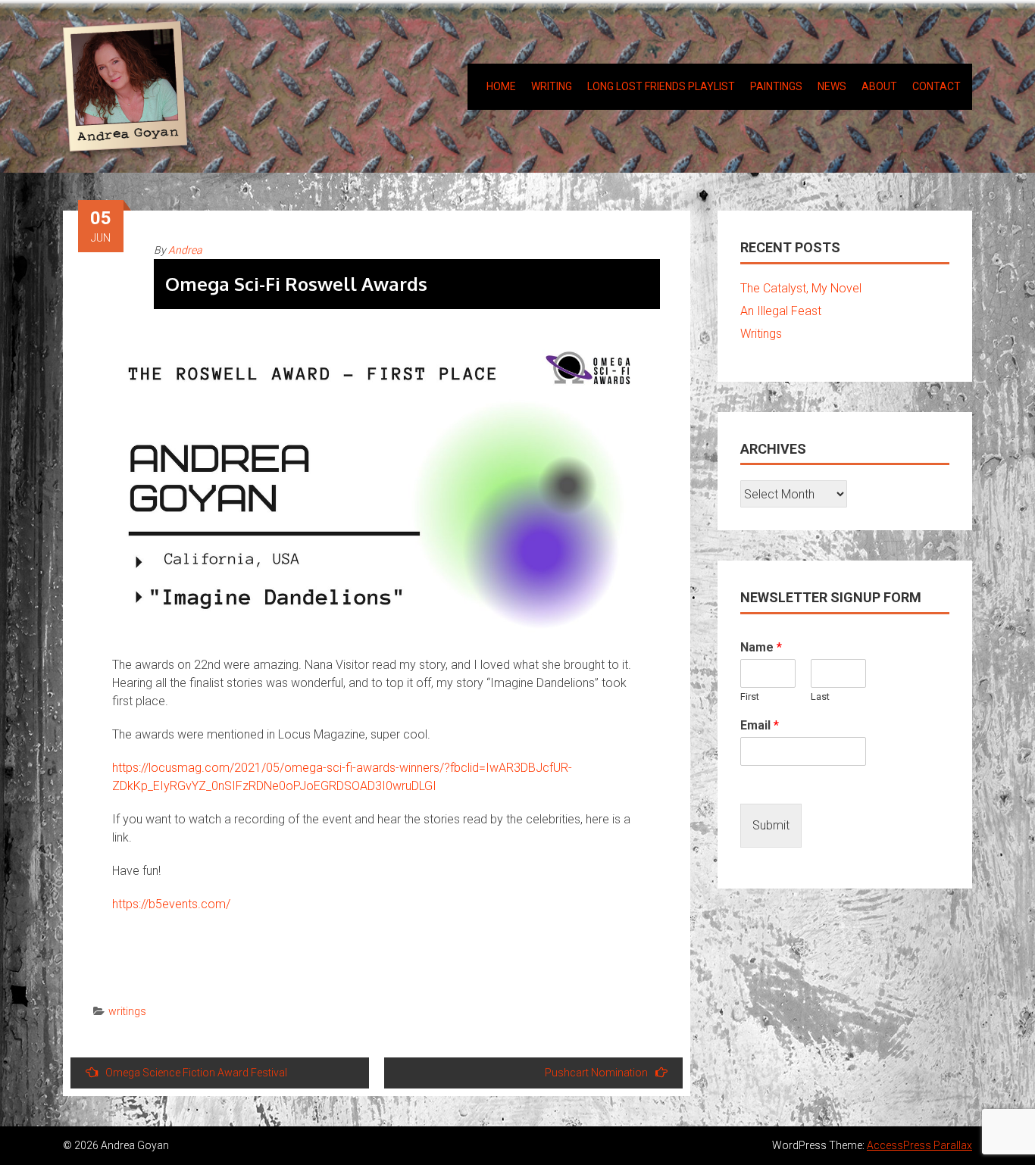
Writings (761, 333)
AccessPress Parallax (919, 1145)
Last (820, 696)
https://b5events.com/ (171, 904)
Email (759, 725)
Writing (551, 86)
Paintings (776, 86)
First (749, 696)
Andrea (185, 250)
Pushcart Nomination (596, 1073)
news (832, 86)
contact (936, 86)
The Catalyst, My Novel (800, 288)
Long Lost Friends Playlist (661, 86)
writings (127, 1011)
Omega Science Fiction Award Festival (196, 1073)
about (879, 86)
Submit (771, 825)
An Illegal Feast (780, 311)
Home (501, 86)
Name (761, 647)
